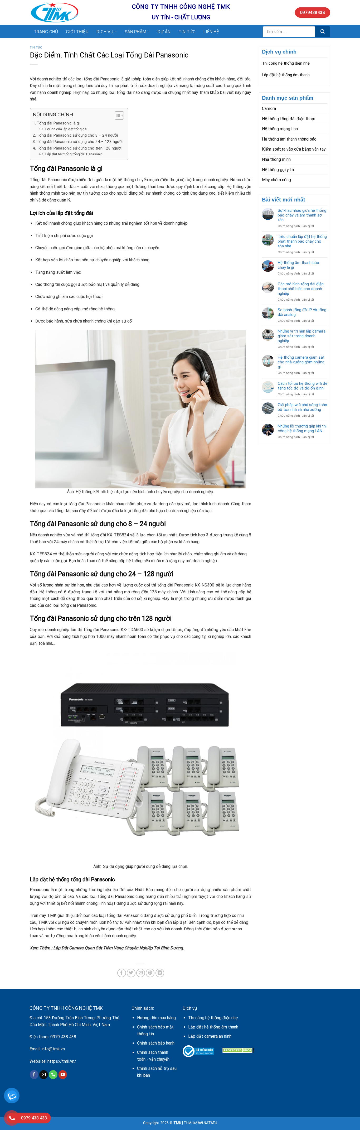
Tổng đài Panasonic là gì (58, 123)
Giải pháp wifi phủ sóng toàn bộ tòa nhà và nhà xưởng (302, 407)
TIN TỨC (187, 31)
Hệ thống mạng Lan (280, 128)
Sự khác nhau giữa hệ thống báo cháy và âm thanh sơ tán (302, 215)
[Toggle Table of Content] (117, 115)
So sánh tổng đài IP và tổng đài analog (302, 312)
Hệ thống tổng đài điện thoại (288, 118)
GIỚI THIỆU (77, 31)
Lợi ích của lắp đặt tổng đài (66, 129)
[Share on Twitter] (131, 973)
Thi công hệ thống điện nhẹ (286, 63)
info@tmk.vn (53, 1048)
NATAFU (210, 1123)
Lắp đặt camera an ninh (209, 1036)
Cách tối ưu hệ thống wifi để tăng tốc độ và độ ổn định (302, 386)
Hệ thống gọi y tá (278, 169)
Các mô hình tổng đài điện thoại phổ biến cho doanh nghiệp (301, 289)
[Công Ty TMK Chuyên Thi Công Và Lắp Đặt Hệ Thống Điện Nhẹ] (77, 12)
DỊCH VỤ (104, 31)
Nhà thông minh (276, 159)
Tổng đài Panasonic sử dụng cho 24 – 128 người (80, 141)
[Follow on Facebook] (34, 1074)
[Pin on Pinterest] (150, 973)
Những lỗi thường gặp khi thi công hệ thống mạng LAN (302, 428)
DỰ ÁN (164, 31)
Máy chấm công (276, 179)
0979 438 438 (63, 1036)
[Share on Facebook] (121, 973)
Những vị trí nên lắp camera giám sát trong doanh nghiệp (301, 336)
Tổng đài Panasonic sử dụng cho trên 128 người (79, 148)
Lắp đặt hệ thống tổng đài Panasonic (74, 154)
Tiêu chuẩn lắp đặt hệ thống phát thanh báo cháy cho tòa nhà (302, 241)
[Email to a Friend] (140, 973)
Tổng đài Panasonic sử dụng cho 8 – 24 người (77, 135)
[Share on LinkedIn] (159, 973)
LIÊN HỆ (211, 31)
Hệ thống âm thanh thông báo (289, 139)
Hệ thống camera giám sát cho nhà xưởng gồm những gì (301, 362)
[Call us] (53, 1074)
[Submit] (322, 31)
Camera (269, 108)
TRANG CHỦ (46, 31)
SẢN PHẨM (135, 31)
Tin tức (36, 47)
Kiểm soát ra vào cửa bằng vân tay (294, 149)
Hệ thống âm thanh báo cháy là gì (298, 265)
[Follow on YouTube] (63, 1074)
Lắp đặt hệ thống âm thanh (286, 75)
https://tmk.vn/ (61, 1061)
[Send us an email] (43, 1074)
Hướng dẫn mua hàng (156, 1017)
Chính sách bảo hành (155, 1043)
